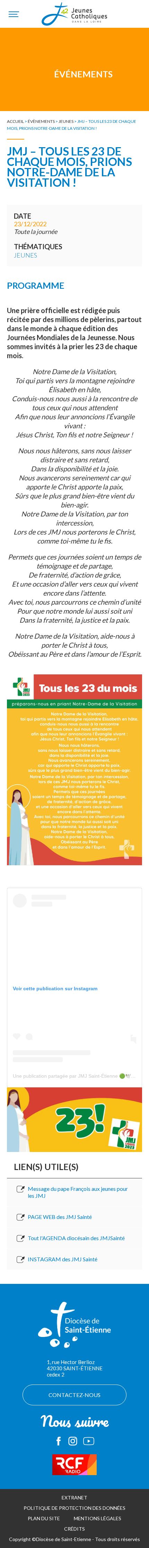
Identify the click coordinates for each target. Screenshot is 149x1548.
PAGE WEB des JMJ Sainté (60, 1216)
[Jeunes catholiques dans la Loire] (74, 17)
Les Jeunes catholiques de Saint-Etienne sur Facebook (58, 1441)
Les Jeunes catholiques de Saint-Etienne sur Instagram (73, 1441)
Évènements (41, 121)
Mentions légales (97, 1518)
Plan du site (44, 1518)
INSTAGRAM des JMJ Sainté (62, 1259)
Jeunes (66, 121)
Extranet (74, 1497)
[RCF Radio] (74, 1464)
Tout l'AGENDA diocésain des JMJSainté (76, 1238)
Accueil (15, 121)
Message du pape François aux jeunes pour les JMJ (78, 1192)
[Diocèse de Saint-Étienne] (74, 1328)
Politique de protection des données (74, 1508)
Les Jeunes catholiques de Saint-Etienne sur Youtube (88, 1441)
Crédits (74, 1529)
